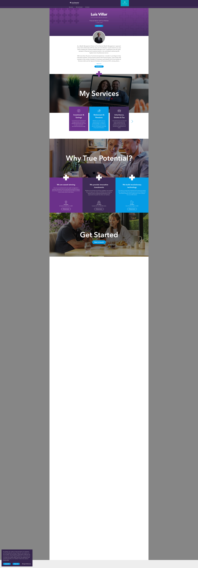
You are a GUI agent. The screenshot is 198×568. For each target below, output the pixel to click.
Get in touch (99, 25)
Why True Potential (79, 7)
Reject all (16, 563)
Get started (87, 7)
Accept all (7, 563)
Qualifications (99, 66)
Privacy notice (6, 560)
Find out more (66, 209)
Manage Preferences (26, 563)
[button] (66, 121)
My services (71, 7)
